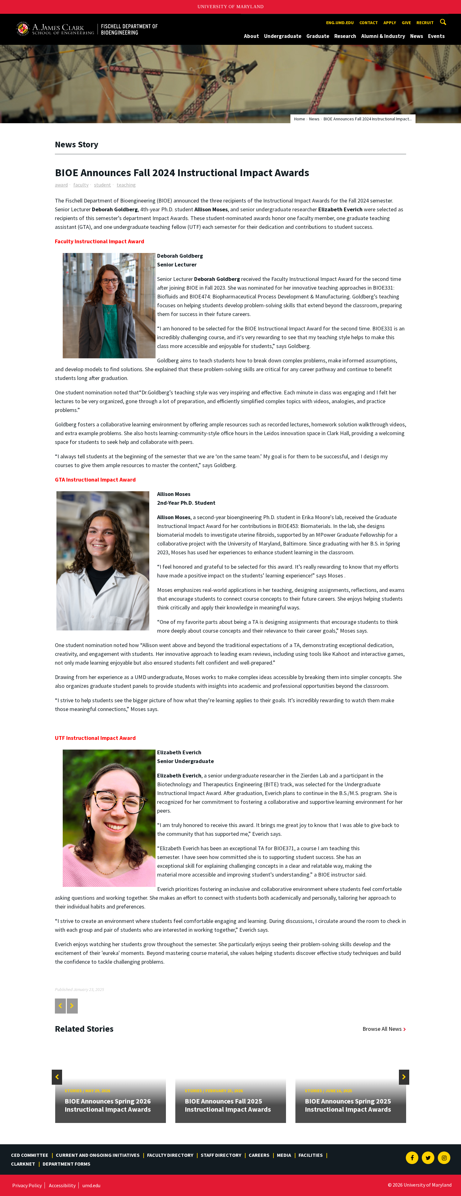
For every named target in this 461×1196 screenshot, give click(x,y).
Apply (390, 22)
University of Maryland (231, 6)
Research (345, 36)
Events (436, 36)
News (416, 36)
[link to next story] (72, 1005)
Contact (368, 22)
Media (284, 1155)
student (102, 185)
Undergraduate (282, 36)
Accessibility (62, 1185)
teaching (126, 185)
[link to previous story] (60, 1005)
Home (299, 119)
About (251, 36)
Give (406, 22)
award (61, 185)
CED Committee (29, 1155)
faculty (80, 185)
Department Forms (66, 1164)
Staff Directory (221, 1155)
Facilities (311, 1155)
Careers (259, 1155)
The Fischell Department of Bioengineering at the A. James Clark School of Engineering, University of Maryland (87, 19)
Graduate (317, 36)
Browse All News (382, 1028)
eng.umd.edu (340, 22)
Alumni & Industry (383, 36)
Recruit (425, 22)
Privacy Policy (27, 1185)
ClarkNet (23, 1164)
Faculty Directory (170, 1155)
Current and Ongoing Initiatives (98, 1155)
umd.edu (91, 1185)
